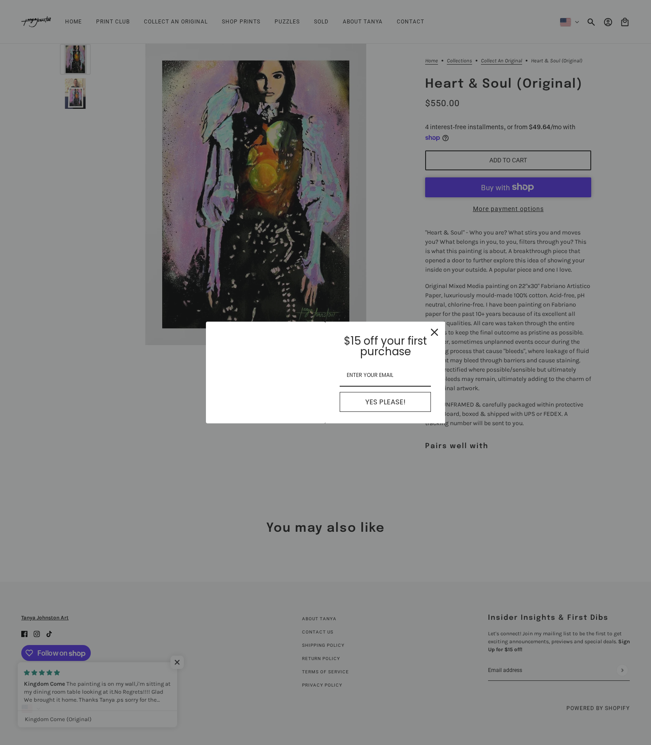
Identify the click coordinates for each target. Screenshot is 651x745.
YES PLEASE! (385, 402)
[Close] (434, 332)
